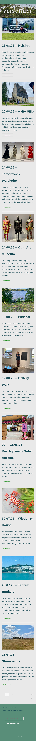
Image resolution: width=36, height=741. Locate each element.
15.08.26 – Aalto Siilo (18, 111)
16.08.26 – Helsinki (16, 45)
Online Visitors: (9, 708)
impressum (13, 737)
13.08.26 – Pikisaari (16, 317)
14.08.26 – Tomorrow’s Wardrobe (11, 174)
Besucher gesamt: (10, 711)
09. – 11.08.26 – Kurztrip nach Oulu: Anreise (17, 451)
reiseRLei (18, 11)
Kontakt (20, 737)
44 (32, 695)
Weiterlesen (8, 75)
